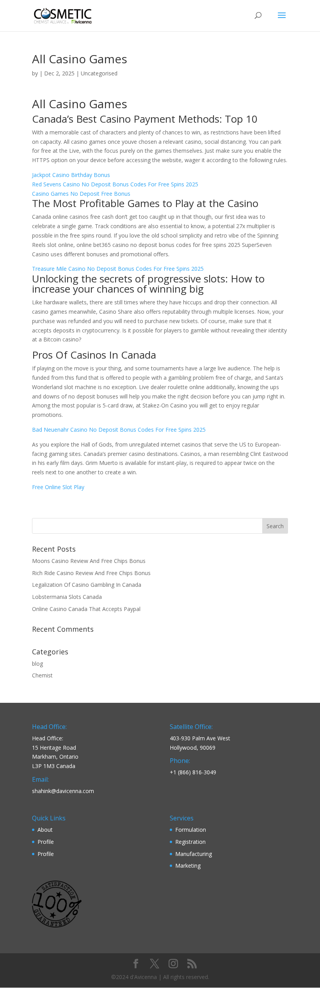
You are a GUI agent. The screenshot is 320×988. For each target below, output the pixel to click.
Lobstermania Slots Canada (67, 596)
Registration (190, 841)
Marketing (188, 865)
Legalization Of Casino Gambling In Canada (86, 584)
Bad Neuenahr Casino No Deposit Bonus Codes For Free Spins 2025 (119, 429)
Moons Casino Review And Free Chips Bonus (89, 561)
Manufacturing (193, 854)
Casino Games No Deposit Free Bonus (81, 193)
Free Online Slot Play (58, 487)
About (45, 829)
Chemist (42, 675)
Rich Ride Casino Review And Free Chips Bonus (91, 573)
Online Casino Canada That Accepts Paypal (86, 609)
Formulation (190, 829)
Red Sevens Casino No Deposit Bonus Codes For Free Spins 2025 (115, 184)
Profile (45, 841)
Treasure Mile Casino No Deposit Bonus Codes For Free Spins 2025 (118, 268)
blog (37, 663)
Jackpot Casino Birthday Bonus (71, 175)
